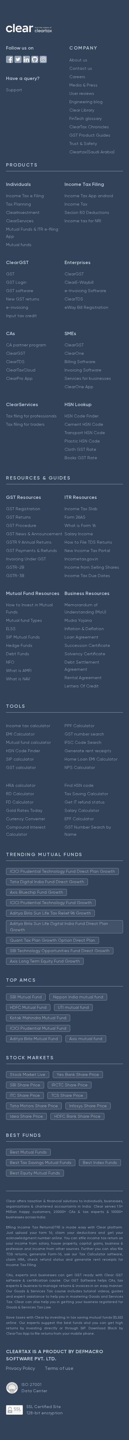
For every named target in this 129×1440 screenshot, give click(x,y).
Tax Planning (18, 204)
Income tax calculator (28, 725)
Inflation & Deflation (84, 628)
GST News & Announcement (34, 533)
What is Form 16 (80, 525)
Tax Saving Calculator (86, 793)
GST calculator (21, 767)
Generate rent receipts (87, 750)
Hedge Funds (19, 645)
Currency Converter (25, 818)
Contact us (80, 68)
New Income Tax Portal (87, 550)
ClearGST (74, 274)
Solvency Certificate (84, 653)
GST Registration (23, 508)
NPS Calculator (79, 767)
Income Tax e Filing (25, 195)
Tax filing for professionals (31, 416)
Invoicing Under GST (26, 558)
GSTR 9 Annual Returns (29, 542)
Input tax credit (21, 315)
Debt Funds (17, 653)
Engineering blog (86, 101)
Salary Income (78, 533)
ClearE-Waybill (79, 282)
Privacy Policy (20, 1368)
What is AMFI (19, 670)
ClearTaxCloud (20, 370)
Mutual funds (19, 244)
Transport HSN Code (84, 432)
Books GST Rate (80, 457)
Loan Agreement (81, 637)
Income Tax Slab (81, 508)
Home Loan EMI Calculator (90, 759)
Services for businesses (87, 378)
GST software (19, 290)
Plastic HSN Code (82, 441)
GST (10, 274)
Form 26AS (75, 517)
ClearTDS (73, 299)
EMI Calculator (20, 734)
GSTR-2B (15, 567)
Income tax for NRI (82, 220)
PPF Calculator (79, 725)
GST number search (84, 734)
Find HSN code (79, 785)
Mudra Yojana (78, 620)
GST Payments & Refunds (31, 550)
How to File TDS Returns (88, 542)
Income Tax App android (88, 195)
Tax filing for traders (25, 424)
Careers (77, 76)
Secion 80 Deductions (86, 212)
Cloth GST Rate (80, 449)
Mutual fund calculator (28, 742)
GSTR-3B (15, 575)
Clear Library (81, 110)
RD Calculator (20, 793)
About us (78, 60)
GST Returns (18, 517)
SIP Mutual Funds (23, 637)
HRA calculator (20, 785)
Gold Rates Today (24, 810)
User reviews (81, 93)
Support (14, 89)
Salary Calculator (81, 810)
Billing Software (79, 361)
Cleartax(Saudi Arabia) (92, 151)
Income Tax (75, 204)
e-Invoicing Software (85, 290)
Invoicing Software (82, 370)
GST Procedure (21, 525)
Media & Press (83, 85)
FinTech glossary (85, 118)
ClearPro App (19, 378)
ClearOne (74, 353)
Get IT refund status (84, 802)
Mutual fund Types (24, 620)
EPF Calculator (79, 818)
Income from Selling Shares (91, 567)
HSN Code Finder (81, 416)
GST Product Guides (89, 135)
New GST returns (22, 299)
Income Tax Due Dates (87, 575)
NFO (10, 662)
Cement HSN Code (83, 424)
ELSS (11, 628)
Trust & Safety (83, 143)
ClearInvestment (23, 212)
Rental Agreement (83, 677)
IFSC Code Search (82, 742)
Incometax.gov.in (81, 558)
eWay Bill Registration (86, 307)
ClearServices (20, 220)
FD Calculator (19, 802)
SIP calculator (20, 759)
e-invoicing (17, 307)
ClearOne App (78, 386)
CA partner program (26, 345)
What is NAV (18, 678)
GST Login (16, 282)
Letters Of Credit (81, 686)
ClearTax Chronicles (89, 126)
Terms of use (59, 1368)
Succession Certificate (87, 645)
